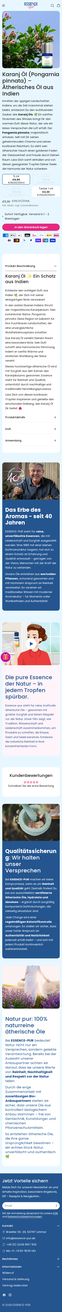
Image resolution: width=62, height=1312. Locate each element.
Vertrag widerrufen (15, 1285)
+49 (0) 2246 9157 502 (21, 1244)
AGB (55, 1213)
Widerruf (8, 1273)
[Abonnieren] (56, 1206)
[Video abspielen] (31, 643)
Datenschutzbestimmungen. (25, 1216)
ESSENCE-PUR (21, 1305)
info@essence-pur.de (20, 1238)
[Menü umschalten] (3, 6)
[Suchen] (52, 6)
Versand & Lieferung (15, 1279)
